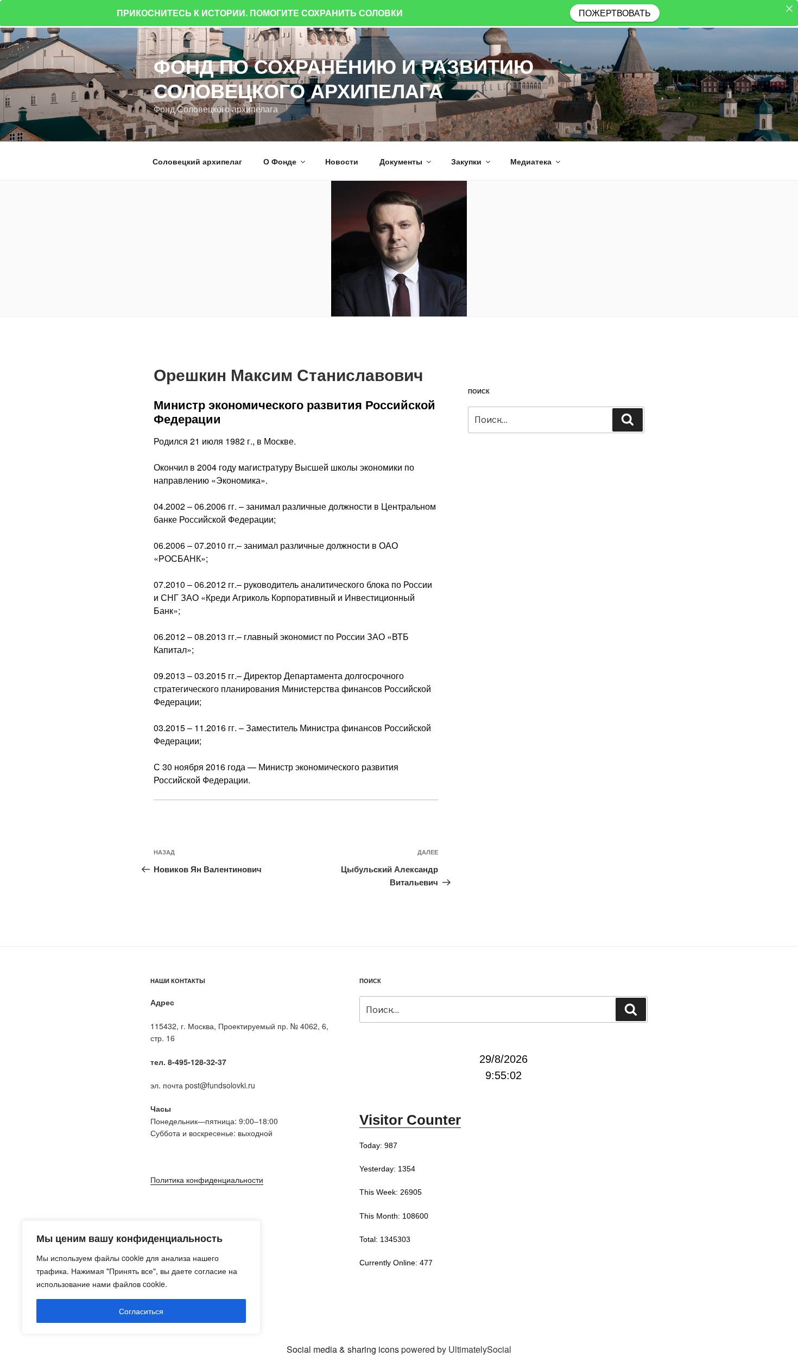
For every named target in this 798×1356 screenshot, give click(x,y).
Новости (341, 161)
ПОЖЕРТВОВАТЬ (615, 13)
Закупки (466, 161)
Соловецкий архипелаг (197, 161)
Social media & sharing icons (344, 1349)
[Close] (789, 8)
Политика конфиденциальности (206, 1179)
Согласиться (141, 1311)
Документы (400, 161)
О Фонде (279, 161)
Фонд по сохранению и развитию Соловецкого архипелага (344, 78)
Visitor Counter (410, 1120)
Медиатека (531, 161)
